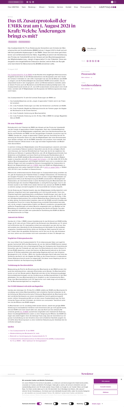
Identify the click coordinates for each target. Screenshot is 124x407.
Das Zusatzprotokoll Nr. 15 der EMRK (20, 75)
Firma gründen (85, 7)
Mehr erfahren (85, 77)
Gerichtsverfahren (91, 85)
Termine (51, 7)
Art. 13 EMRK (24, 312)
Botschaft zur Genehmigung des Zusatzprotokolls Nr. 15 (28, 336)
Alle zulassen (106, 381)
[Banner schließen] (121, 379)
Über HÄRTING (13, 7)
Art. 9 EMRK (34, 165)
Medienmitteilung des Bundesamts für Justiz (24, 333)
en (115, 2)
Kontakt (68, 7)
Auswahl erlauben (105, 386)
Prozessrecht (88, 73)
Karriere (60, 7)
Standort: (11, 2)
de (112, 2)
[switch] (55, 403)
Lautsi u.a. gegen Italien (51, 167)
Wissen (41, 7)
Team (24, 7)
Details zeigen (96, 403)
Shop (76, 7)
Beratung (31, 7)
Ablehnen (105, 392)
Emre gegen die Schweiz (37, 159)
